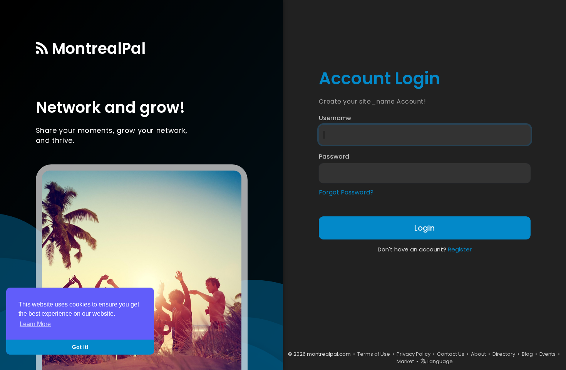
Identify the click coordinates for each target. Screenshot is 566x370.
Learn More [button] (35, 324)
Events (547, 354)
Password (334, 156)
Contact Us (450, 354)
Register (460, 249)
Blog (527, 354)
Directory (503, 354)
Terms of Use (373, 354)
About (478, 354)
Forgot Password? (346, 192)
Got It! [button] (80, 347)
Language (439, 361)
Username (335, 118)
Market (405, 361)
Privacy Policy (413, 354)
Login (424, 228)
